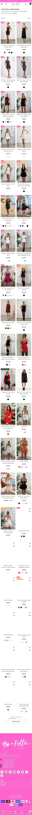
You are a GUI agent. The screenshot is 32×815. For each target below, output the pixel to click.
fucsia (8, 710)
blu (20, 226)
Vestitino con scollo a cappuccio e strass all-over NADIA (8, 80)
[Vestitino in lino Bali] (8, 587)
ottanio (9, 53)
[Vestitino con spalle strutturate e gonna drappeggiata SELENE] (24, 241)
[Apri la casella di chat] (29, 802)
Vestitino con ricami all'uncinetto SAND (8, 531)
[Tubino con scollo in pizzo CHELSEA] (24, 275)
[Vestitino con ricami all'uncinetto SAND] (8, 518)
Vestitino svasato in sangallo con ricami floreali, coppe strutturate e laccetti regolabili (8, 462)
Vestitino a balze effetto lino (8, 322)
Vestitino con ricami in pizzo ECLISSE (8, 392)
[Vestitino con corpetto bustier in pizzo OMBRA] (24, 102)
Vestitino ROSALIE (24, 461)
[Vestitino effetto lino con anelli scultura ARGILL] (24, 33)
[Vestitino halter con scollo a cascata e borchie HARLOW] (24, 171)
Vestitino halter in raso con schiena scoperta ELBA (8, 115)
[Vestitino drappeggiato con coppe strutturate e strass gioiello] (24, 345)
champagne (8, 295)
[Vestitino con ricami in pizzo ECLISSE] (8, 379)
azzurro (6, 122)
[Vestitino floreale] (8, 692)
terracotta (6, 226)
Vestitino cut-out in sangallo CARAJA (24, 150)
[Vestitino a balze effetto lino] (8, 310)
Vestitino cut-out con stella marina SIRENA (24, 497)
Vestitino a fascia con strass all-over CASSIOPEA (24, 80)
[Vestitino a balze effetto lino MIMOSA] (24, 206)
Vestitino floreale (8, 704)
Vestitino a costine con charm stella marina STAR (8, 150)
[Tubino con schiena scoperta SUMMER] (24, 587)
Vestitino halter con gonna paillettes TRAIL (8, 46)
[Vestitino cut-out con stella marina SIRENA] (24, 483)
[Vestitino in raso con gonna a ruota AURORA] (8, 275)
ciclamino (3, 295)
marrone (5, 53)
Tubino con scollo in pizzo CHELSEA (24, 288)
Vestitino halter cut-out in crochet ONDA (8, 219)
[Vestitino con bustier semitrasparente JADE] (24, 692)
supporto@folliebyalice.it (8, 766)
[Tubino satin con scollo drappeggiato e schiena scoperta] (24, 553)
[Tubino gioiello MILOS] (8, 622)
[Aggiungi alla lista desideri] (14, 23)
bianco (7, 53)
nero (12, 53)
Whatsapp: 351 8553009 (8, 765)
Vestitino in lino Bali (8, 600)
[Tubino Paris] (24, 414)
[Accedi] (26, 4)
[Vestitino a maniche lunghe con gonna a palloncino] (24, 379)
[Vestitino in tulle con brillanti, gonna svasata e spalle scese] (8, 657)
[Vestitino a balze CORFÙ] (24, 518)
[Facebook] (1, 771)
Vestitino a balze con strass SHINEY (24, 635)
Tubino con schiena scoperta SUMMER (23, 601)
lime (26, 607)
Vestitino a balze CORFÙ (24, 530)
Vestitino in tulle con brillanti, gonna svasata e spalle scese (8, 670)
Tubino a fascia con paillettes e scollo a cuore (24, 323)
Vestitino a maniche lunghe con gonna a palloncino (24, 392)
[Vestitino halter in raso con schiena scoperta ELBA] (8, 102)
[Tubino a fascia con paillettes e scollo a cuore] (24, 310)
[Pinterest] (10, 771)
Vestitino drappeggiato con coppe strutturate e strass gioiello (24, 358)
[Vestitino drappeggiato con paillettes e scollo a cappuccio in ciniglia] (8, 345)
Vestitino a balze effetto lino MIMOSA (24, 219)
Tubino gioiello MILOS (8, 634)
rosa (21, 573)
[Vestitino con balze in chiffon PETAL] (8, 171)
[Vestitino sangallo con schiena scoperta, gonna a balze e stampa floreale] (8, 483)
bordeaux (3, 122)
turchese (8, 677)
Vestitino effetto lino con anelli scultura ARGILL (24, 46)
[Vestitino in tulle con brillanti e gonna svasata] (24, 657)
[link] (22, 812)
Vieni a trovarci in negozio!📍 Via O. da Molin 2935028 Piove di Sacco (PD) (9, 761)
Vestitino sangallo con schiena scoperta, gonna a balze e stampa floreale (8, 497)
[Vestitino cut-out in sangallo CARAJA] (24, 137)
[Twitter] (26, 771)
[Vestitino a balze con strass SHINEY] (24, 622)
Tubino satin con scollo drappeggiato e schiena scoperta (24, 566)
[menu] (2, 4)
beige (8, 226)
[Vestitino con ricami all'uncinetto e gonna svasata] (8, 553)
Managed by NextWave (16, 797)
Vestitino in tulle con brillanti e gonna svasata (24, 670)
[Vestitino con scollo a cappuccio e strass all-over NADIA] (8, 67)
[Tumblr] (18, 771)
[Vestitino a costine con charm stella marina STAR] (8, 137)
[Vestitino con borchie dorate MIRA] (8, 241)
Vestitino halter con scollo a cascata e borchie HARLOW (24, 184)
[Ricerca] (6, 4)
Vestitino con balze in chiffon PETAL (8, 184)
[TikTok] (14, 771)
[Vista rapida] (14, 26)
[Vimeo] (1, 775)
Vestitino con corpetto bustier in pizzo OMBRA (24, 115)
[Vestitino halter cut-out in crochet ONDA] (8, 206)
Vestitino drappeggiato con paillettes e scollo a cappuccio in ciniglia (8, 358)
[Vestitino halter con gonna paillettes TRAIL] (8, 33)
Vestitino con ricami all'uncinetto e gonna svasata (8, 566)
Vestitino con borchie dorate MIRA (8, 254)
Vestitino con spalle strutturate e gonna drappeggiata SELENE (24, 254)
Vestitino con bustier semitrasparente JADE (24, 705)
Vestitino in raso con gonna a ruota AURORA (8, 288)
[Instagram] (6, 771)
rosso (23, 365)
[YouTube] (22, 771)
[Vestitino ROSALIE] (24, 449)
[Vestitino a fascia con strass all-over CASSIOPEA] (24, 67)
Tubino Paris (24, 426)
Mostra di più (16, 721)
